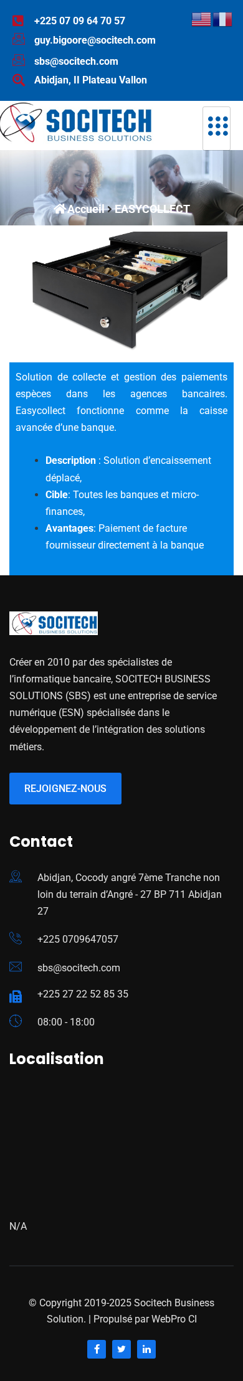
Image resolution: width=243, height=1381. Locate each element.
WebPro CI (173, 1319)
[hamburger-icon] (216, 128)
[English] (201, 18)
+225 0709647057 (77, 939)
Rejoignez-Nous (65, 788)
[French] (223, 18)
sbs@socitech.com (78, 968)
